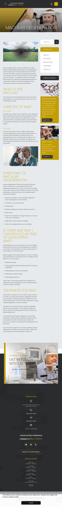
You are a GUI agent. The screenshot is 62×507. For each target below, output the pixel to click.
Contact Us (46, 69)
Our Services (47, 58)
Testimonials (47, 66)
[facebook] (26, 445)
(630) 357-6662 (31, 413)
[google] (31, 445)
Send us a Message (31, 428)
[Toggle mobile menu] (5, 3)
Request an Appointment (20, 369)
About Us (46, 55)
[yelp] (36, 445)
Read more (46, 120)
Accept (31, 503)
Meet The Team (48, 62)
